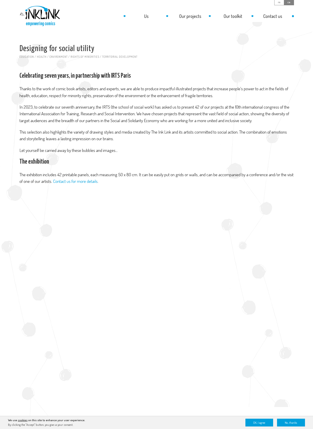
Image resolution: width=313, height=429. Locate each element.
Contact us (272, 16)
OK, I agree (259, 422)
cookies (22, 420)
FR (279, 2)
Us (146, 16)
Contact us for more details (75, 181)
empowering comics (40, 23)
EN (289, 2)
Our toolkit (233, 16)
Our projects (190, 16)
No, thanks (291, 422)
